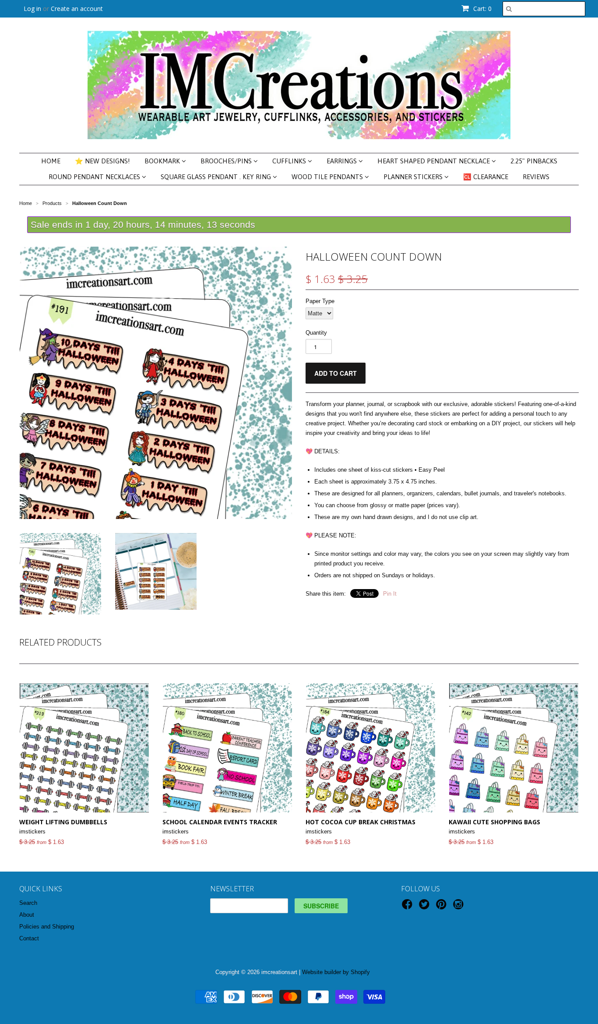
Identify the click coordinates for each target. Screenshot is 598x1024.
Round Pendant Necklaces (95, 176)
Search (28, 903)
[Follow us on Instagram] (459, 907)
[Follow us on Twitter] (425, 907)
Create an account (77, 8)
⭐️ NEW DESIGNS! (102, 161)
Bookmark (163, 161)
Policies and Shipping (46, 926)
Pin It (390, 593)
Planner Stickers (413, 176)
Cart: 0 (481, 8)
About (26, 914)
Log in (32, 8)
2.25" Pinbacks (533, 161)
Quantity (316, 332)
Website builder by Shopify (336, 972)
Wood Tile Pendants (328, 176)
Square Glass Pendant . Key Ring (217, 176)
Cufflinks (290, 161)
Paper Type (320, 301)
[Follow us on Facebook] (408, 907)
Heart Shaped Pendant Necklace (434, 161)
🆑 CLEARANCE (485, 176)
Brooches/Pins (227, 161)
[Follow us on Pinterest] (442, 907)
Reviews (536, 176)
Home (50, 161)
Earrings (343, 161)
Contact (29, 938)
